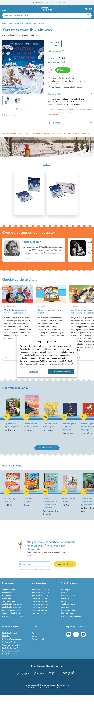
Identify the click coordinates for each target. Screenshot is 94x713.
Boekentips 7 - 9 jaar (40, 601)
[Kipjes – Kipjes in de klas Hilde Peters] (70, 490)
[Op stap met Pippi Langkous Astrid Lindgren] (13, 413)
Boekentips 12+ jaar (39, 607)
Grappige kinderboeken (11, 610)
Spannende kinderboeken (12, 613)
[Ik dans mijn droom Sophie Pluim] (13, 490)
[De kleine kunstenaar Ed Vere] (32, 490)
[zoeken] (89, 15)
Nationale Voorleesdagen (12, 639)
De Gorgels (65, 589)
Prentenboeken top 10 (10, 651)
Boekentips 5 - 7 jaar (40, 598)
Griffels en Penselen (9, 642)
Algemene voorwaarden (47, 685)
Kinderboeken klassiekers (12, 604)
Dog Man (64, 592)
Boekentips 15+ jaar (39, 610)
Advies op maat (38, 639)
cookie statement (66, 364)
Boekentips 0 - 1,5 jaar (40, 589)
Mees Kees (65, 607)
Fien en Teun (66, 598)
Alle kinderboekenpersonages (72, 616)
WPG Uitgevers (61, 688)
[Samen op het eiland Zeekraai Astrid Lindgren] (32, 413)
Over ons (35, 633)
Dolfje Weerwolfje (68, 595)
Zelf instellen (33, 372)
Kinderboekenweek (9, 633)
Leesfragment (24, 109)
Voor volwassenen (39, 613)
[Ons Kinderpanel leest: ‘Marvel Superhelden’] (17, 322)
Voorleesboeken (8, 589)
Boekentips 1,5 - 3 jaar (40, 592)
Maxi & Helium (67, 613)
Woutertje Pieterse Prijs (11, 645)
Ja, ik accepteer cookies (61, 372)
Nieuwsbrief (36, 642)
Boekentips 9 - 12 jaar (40, 604)
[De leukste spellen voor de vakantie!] (51, 322)
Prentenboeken (8, 592)
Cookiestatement (63, 685)
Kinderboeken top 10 (10, 648)
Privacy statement (32, 685)
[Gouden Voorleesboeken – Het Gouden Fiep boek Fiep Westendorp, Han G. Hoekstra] (51, 494)
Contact (35, 636)
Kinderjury (6, 636)
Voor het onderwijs (9, 654)
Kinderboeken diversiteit (11, 607)
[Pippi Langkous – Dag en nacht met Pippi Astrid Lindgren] (70, 415)
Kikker (63, 601)
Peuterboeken (7, 595)
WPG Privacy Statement (38, 569)
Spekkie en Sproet (68, 604)
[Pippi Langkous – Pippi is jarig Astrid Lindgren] (51, 413)
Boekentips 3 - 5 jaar (40, 595)
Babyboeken (7, 598)
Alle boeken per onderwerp (12, 616)
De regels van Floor (68, 610)
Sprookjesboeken (9, 601)
